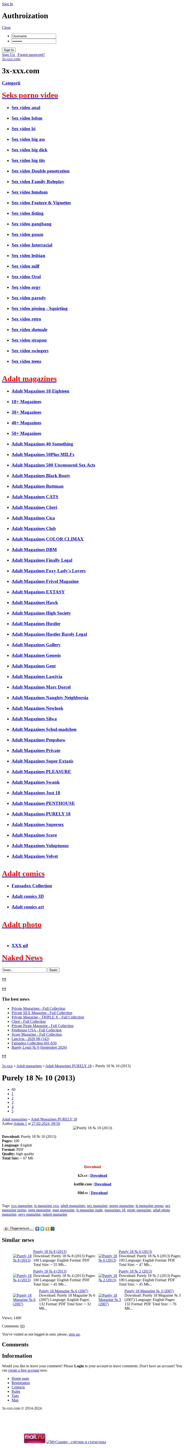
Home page (20, 1378)
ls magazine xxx (46, 1206)
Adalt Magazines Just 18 (36, 792)
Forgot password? (31, 55)
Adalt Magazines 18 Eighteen (40, 391)
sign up (74, 1334)
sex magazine (97, 1206)
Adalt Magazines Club (34, 528)
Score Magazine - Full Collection (37, 1034)
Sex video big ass (28, 139)
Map (15, 1400)
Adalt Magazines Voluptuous (40, 845)
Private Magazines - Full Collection (38, 1008)
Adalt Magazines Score (34, 835)
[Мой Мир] (52, 1229)
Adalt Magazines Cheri (34, 507)
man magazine (63, 1210)
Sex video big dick (29, 149)
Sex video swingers (30, 350)
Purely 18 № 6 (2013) (135, 1252)
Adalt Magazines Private (36, 750)
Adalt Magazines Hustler (36, 623)
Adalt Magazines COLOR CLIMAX (48, 539)
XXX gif (20, 945)
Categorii (11, 83)
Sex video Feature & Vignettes (41, 202)
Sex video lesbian (28, 255)
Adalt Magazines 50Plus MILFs (43, 454)
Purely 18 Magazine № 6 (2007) (63, 1291)
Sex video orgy (26, 287)
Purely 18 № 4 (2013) (49, 1271)
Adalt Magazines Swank (36, 782)
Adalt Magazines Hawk (35, 602)
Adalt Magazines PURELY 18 (41, 813)
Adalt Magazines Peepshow (39, 739)
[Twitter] (42, 1229)
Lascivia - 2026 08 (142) (30, 1039)
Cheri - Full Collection (29, 1021)
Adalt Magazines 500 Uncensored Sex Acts (53, 465)
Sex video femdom (30, 192)
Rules (16, 1391)
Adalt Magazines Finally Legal (42, 560)
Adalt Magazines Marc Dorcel (41, 687)
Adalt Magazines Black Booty (41, 475)
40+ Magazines (26, 422)
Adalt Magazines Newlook (37, 708)
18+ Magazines (26, 401)
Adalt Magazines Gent (34, 665)
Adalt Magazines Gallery (36, 644)
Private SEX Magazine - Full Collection (42, 1013)
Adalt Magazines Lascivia (37, 676)
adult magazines (73, 1206)
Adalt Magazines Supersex (38, 824)
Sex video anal (26, 107)
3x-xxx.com (11, 59)
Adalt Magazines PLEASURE (41, 771)
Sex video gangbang (32, 223)
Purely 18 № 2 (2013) (135, 1271)
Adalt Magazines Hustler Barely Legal (49, 634)
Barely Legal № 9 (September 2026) (39, 1047)
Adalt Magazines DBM (34, 549)
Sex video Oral (26, 276)
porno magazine (121, 1206)
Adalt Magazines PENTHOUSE (43, 803)
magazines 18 (115, 1210)
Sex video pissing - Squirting (40, 308)
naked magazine (55, 1214)
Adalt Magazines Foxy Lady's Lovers (49, 570)
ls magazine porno (149, 1206)
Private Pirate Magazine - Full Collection (42, 1026)
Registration (21, 1383)
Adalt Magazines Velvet (35, 856)
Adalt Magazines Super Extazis (42, 761)
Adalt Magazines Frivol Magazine (45, 581)
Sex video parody (29, 297)
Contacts (18, 1387)
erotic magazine (139, 1210)
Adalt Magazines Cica (33, 517)
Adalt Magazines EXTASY (38, 591)
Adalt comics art (28, 906)
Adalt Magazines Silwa (34, 718)
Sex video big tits (28, 160)
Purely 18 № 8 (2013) (49, 1252)
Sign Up (9, 55)
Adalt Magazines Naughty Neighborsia (50, 697)
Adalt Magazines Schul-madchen (44, 729)
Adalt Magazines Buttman (38, 486)
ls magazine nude (89, 1210)
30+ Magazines (26, 412)
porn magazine (39, 1210)
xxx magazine (21, 1206)
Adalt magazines (14, 1119)
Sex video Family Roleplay (38, 181)
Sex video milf (25, 266)
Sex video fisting (28, 213)
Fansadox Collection (32, 885)
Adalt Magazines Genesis (36, 655)
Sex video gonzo (27, 234)
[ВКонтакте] (37, 1229)
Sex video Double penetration (41, 170)
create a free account (23, 1370)
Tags (15, 1396)
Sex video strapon (29, 340)
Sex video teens (26, 361)
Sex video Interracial (32, 244)
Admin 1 (20, 1123)
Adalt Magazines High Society (41, 613)
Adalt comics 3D (28, 896)
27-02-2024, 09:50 (46, 1123)
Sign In (7, 4)
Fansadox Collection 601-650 (34, 1043)
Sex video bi (23, 128)
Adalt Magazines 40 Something (42, 443)
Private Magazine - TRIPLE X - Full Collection (48, 1017)
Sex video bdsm (27, 118)
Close (6, 27)
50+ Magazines (26, 433)
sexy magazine (29, 1214)
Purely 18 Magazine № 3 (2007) (149, 1291)
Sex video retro (26, 318)
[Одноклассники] (47, 1229)
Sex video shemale (29, 329)
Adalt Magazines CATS (35, 496)
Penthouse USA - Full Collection (37, 1030)
